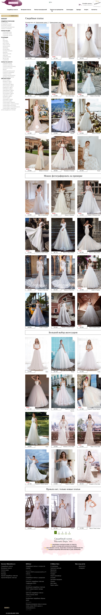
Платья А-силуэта (7, 65)
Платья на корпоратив (56, 9)
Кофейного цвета (8, 87)
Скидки (52, 574)
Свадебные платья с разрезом (35, 577)
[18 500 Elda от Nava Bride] (37, 78)
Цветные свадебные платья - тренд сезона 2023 (35, 593)
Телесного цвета (7, 101)
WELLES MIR (6, 58)
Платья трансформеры (9, 75)
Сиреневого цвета (8, 99)
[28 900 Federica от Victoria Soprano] (63, 391)
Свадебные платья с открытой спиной (35, 567)
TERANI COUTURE (7, 54)
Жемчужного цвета (8, 84)
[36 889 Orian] (37, 428)
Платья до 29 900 (7, 32)
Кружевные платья (6, 24)
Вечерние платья (26, 9)
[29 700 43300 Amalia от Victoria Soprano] (37, 466)
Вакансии (53, 570)
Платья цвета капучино (9, 105)
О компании (54, 566)
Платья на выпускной (40, 9)
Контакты (94, 9)
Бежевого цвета (7, 81)
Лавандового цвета (8, 90)
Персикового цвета (8, 93)
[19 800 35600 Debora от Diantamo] (63, 197)
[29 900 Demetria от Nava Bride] (63, 428)
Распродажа (4, 22)
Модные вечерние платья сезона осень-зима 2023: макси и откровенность (36, 606)
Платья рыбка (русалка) (9, 66)
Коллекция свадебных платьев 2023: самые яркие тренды (35, 588)
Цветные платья (6, 78)
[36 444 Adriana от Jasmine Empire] (63, 309)
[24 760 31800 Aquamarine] (63, 40)
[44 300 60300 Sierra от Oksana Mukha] (89, 234)
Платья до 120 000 (7, 35)
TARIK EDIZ (5, 55)
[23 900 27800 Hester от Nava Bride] (89, 428)
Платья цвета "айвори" (9, 102)
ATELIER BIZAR (6, 49)
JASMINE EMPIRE (7, 57)
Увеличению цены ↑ (42, 22)
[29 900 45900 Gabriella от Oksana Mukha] (37, 234)
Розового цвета (7, 96)
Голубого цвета (7, 83)
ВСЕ (4, 39)
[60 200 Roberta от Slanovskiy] (63, 272)
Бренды (78, 9)
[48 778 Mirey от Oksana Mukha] (63, 234)
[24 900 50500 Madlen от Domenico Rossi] (89, 197)
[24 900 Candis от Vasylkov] (37, 309)
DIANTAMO (5, 48)
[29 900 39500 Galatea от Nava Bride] (89, 78)
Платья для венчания (9, 71)
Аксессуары (69, 9)
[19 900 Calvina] (37, 510)
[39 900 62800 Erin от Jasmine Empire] (89, 309)
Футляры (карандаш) (8, 77)
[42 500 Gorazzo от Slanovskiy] (37, 272)
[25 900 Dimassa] (63, 115)
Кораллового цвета (8, 86)
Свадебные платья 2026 (7, 21)
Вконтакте (81, 566)
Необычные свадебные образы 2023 (35, 599)
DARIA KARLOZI (6, 45)
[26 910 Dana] (89, 40)
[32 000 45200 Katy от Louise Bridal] (37, 197)
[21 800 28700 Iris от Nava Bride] (63, 78)
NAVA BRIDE (5, 42)
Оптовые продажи (56, 579)
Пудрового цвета (7, 95)
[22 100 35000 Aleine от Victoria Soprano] (37, 391)
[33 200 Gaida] (89, 353)
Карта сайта (54, 585)
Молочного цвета (8, 92)
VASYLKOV (5, 40)
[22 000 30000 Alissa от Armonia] (89, 115)
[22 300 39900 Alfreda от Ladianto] (37, 115)
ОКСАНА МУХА (6, 46)
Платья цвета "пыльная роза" (11, 104)
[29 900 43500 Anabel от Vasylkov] (89, 272)
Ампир (5, 69)
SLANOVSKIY (6, 60)
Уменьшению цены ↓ (56, 22)
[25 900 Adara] (37, 353)
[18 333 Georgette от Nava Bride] (89, 466)
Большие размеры (6, 25)
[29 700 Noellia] (63, 510)
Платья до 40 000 (7, 33)
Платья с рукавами (6, 28)
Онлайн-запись (87, 3)
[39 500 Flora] (37, 40)
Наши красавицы (55, 575)
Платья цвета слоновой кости (11, 107)
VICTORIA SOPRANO (7, 51)
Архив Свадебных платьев (8, 110)
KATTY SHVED (6, 43)
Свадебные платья (12, 9)
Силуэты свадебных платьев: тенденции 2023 (35, 582)
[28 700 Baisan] (63, 353)
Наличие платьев (55, 568)
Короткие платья (7, 68)
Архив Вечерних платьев (9, 577)
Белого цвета (6, 80)
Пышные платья (7, 63)
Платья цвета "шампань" (9, 108)
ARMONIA (5, 52)
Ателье (3, 572)
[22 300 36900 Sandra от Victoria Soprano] (89, 391)
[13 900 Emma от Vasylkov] (63, 466)
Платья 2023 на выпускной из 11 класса (36, 573)
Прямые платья (7, 74)
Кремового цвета (7, 89)
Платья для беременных (8, 27)
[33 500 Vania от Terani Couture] (89, 510)
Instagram (81, 568)
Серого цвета (6, 98)
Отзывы (52, 577)
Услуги (86, 9)
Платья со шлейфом (8, 72)
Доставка (53, 583)
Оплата (52, 581)
